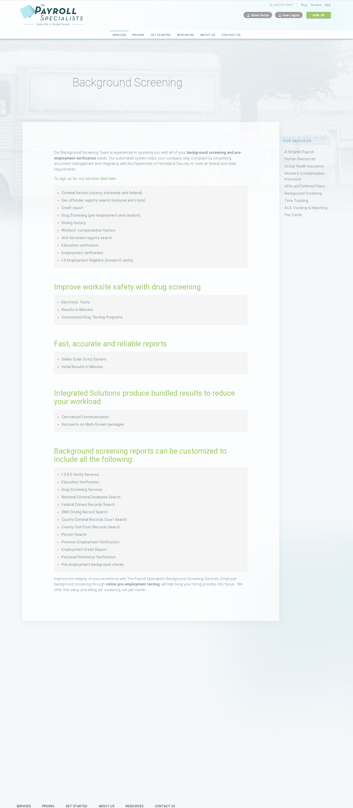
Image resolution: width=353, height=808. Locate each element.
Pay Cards (293, 215)
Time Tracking (296, 201)
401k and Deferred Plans (305, 186)
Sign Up (319, 15)
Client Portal (258, 15)
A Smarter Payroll (299, 152)
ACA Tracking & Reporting (306, 208)
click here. (108, 179)
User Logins (289, 15)
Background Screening (303, 193)
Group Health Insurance (304, 166)
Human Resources (300, 159)
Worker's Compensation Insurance (305, 174)
